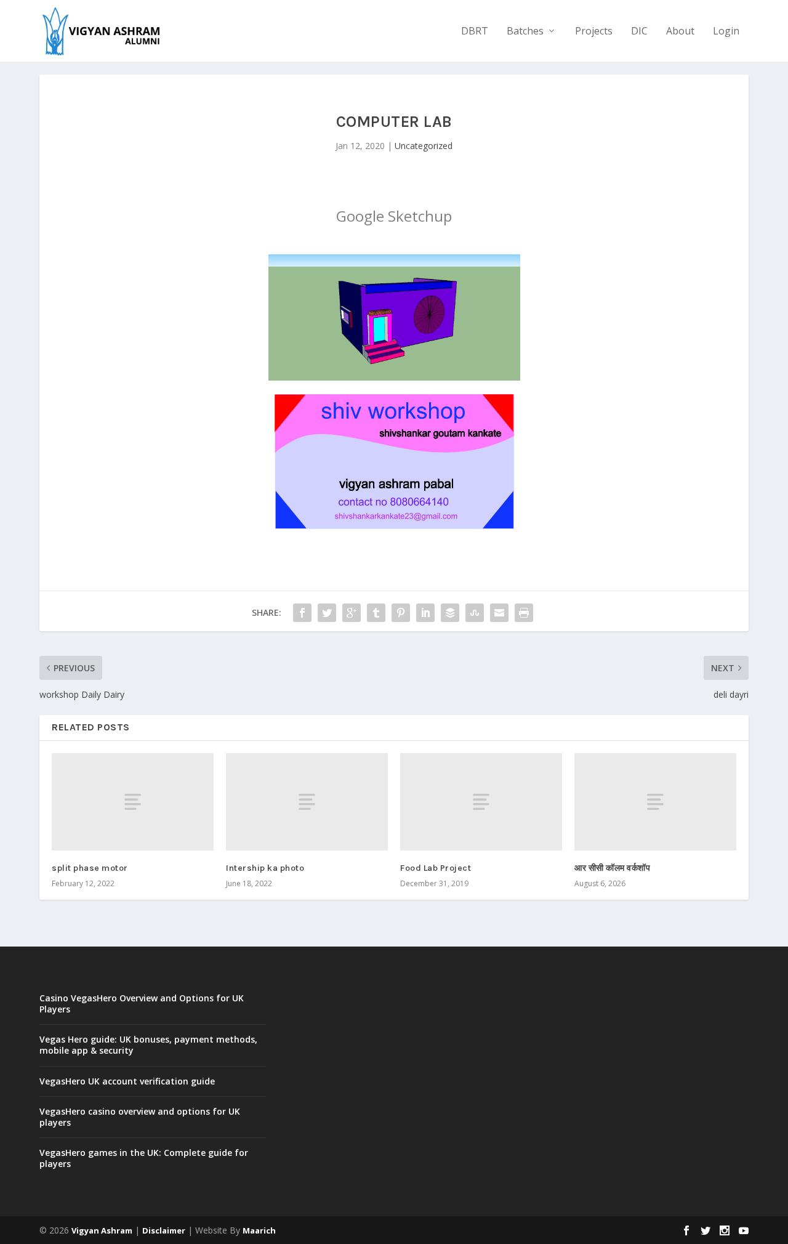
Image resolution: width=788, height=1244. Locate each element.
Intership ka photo (265, 868)
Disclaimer (163, 1230)
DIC (639, 32)
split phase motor (90, 868)
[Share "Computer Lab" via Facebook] (302, 612)
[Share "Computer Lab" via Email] (499, 612)
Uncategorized (423, 145)
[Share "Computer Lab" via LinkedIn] (425, 612)
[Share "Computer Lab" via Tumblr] (376, 612)
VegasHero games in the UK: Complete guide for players (143, 1158)
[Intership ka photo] (307, 801)
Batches (525, 32)
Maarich (259, 1230)
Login (726, 32)
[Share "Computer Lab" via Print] (524, 612)
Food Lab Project (435, 868)
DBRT (474, 32)
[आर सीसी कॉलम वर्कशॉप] (655, 801)
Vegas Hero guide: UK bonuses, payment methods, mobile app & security (148, 1044)
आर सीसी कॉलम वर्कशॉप (612, 868)
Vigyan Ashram (101, 1230)
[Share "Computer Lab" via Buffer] (450, 612)
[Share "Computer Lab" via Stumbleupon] (474, 612)
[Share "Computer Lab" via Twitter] (327, 612)
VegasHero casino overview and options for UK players (139, 1116)
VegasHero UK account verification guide (127, 1081)
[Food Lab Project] (481, 801)
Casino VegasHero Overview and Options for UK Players (141, 1003)
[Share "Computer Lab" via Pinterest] (400, 612)
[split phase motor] (133, 801)
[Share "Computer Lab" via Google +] (351, 612)
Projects (594, 32)
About (680, 32)
